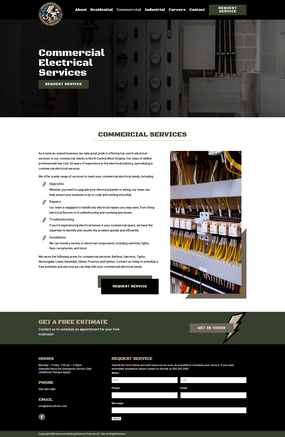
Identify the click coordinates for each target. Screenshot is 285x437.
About (81, 10)
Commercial (129, 10)
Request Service (228, 10)
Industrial (155, 10)
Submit (116, 418)
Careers (177, 10)
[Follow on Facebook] (42, 417)
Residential (101, 10)
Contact (197, 10)
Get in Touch (212, 328)
